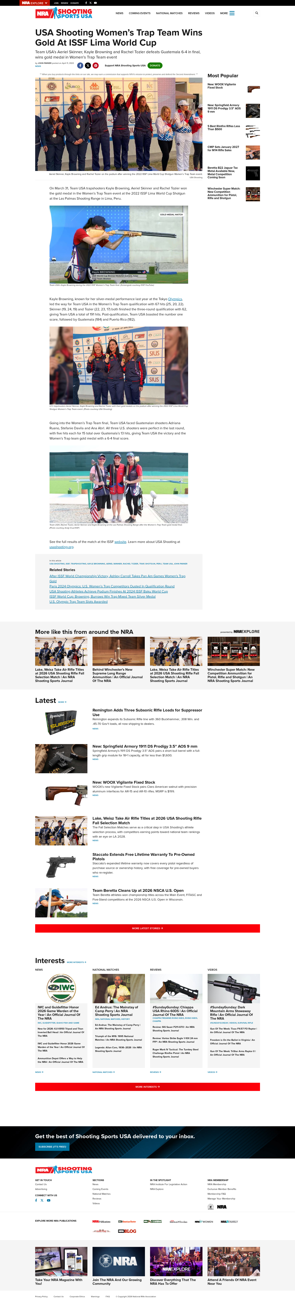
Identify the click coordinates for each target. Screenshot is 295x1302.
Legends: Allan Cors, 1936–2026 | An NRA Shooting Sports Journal (118, 1049)
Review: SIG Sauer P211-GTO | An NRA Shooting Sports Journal (174, 1028)
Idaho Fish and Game (68, 1022)
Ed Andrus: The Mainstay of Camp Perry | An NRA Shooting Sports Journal (116, 1011)
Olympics (175, 298)
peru (159, 563)
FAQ (108, 1296)
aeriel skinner (114, 563)
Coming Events (140, 13)
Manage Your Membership (221, 1198)
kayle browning (96, 563)
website (120, 541)
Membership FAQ (217, 1194)
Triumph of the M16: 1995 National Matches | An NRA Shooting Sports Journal (118, 1038)
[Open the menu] (232, 13)
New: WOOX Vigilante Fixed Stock (124, 782)
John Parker (180, 563)
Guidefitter (49, 1022)
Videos (210, 13)
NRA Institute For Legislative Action (168, 1184)
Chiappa (157, 1021)
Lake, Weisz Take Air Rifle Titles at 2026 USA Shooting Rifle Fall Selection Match (147, 820)
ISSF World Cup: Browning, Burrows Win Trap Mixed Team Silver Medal (103, 596)
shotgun (150, 563)
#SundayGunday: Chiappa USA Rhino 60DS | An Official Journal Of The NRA (175, 1011)
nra (97, 1019)
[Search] (257, 13)
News (119, 13)
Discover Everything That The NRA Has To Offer (173, 1281)
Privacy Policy (41, 1296)
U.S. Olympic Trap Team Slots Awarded (79, 601)
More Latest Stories (161, 928)
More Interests (75, 962)
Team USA (168, 563)
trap (141, 563)
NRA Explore (157, 1189)
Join (56, 3)
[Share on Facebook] (80, 64)
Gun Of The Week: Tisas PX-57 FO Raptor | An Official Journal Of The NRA (233, 1030)
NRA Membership (217, 1184)
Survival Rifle (245, 1022)
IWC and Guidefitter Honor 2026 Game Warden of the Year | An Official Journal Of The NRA (59, 1013)
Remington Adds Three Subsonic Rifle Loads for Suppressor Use (147, 712)
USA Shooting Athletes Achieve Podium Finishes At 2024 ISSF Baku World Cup (109, 591)
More (61, 702)
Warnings (95, 1296)
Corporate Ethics (77, 1296)
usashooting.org (61, 546)
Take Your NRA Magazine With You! (58, 1281)
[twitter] (88, 64)
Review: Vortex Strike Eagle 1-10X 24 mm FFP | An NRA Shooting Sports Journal (175, 1040)
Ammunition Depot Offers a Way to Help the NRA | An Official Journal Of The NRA (60, 1060)
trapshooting (78, 563)
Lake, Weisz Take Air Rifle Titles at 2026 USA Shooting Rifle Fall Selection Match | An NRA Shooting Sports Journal (59, 675)
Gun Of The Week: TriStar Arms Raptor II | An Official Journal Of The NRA (233, 1053)
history (125, 1019)
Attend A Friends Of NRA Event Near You (232, 1281)
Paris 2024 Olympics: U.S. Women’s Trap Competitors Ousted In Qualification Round (112, 586)
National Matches (169, 13)
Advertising (41, 1189)
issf (68, 563)
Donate (75, 3)
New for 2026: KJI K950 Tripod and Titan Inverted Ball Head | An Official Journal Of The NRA (61, 1032)
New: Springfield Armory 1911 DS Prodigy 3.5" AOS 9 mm (145, 746)
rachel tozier (130, 563)
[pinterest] (96, 64)
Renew (64, 3)
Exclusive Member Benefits (222, 1189)
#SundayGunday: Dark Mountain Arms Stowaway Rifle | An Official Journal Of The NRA (231, 1013)
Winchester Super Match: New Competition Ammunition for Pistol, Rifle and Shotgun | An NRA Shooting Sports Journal (231, 675)
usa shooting (57, 563)
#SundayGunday (219, 1022)
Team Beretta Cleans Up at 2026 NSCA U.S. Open (138, 890)
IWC (39, 1022)
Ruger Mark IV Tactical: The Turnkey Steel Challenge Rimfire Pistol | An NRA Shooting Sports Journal (176, 1053)
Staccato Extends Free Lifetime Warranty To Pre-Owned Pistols (144, 856)
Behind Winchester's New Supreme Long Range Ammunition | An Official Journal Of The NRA (118, 675)
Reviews (194, 13)
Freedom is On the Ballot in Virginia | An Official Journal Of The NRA (232, 1041)
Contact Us (41, 1184)
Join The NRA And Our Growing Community (117, 1281)
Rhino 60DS (191, 1018)
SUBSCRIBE (52, 1147)
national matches (110, 1019)
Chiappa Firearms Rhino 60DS (168, 1018)
